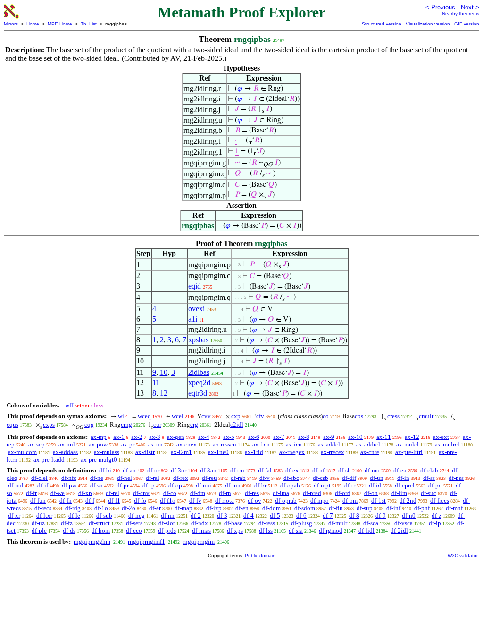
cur (157, 424)
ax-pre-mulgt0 (99, 459)
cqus (12, 424)
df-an (129, 470)
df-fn (65, 500)
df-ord (342, 492)
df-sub (104, 515)
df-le (74, 515)
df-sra (296, 530)
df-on (371, 492)
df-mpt (322, 485)
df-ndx (199, 523)
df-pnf (422, 508)
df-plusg (301, 523)
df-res (252, 492)
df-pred (312, 492)
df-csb (320, 477)
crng (126, 424)
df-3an (208, 470)
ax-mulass (106, 451)
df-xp (85, 492)
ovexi (196, 309)
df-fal (265, 470)
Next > (470, 7)
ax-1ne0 (218, 451)
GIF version (466, 23)
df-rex (180, 477)
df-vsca (403, 523)
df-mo (372, 470)
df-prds (167, 530)
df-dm (197, 492)
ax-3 (154, 436)
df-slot (166, 523)
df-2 (196, 515)
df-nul (16, 485)
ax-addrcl (368, 444)
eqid (194, 286)
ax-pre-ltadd (49, 459)
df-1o (101, 508)
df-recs (42, 508)
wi (121, 416)
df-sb (344, 470)
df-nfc (68, 477)
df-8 (354, 515)
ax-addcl (329, 444)
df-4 (248, 515)
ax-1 (119, 436)
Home (32, 23)
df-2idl (399, 530)
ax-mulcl (407, 444)
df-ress (266, 523)
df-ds (69, 530)
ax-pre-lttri (409, 451)
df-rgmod (330, 530)
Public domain (260, 555)
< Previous (440, 7)
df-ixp (214, 508)
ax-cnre (369, 451)
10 (163, 372)
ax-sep (36, 444)
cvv (206, 416)
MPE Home (60, 23)
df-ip (435, 523)
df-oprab (286, 500)
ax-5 (228, 436)
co (326, 416)
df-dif (349, 477)
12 (163, 393)
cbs (359, 416)
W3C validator (463, 555)
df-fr (31, 492)
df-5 (275, 515)
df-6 (301, 515)
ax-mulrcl (447, 444)
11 (155, 383)
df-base (233, 523)
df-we (57, 492)
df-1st (378, 500)
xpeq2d (199, 383)
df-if (42, 485)
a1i (192, 319)
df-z (436, 515)
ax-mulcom (22, 451)
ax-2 (136, 436)
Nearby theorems (460, 13)
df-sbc (291, 477)
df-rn (225, 492)
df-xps (235, 530)
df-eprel (405, 485)
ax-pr (127, 444)
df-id (375, 485)
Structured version (381, 23)
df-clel (39, 477)
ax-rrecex (332, 451)
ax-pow (98, 444)
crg (194, 424)
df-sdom (304, 508)
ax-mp (99, 436)
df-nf (318, 470)
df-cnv (141, 492)
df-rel (112, 492)
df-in (403, 477)
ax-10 (355, 436)
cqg (89, 424)
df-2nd (408, 500)
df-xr (14, 515)
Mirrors (11, 23)
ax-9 (328, 436)
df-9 (380, 515)
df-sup (365, 508)
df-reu (209, 477)
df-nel (124, 477)
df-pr (123, 485)
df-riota (224, 500)
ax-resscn (224, 444)
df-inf (393, 508)
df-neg (136, 515)
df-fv (195, 500)
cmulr (426, 416)
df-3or (178, 470)
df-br (260, 485)
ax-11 (383, 436)
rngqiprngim (199, 541)
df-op (175, 485)
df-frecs (439, 500)
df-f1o (167, 500)
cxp (236, 416)
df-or (153, 470)
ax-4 (203, 436)
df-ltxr (44, 515)
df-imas (201, 530)
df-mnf (454, 508)
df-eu (400, 470)
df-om (350, 500)
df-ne (96, 477)
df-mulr (337, 523)
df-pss (456, 477)
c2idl (236, 424)
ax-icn (294, 444)
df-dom (271, 508)
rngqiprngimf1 (146, 541)
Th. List (89, 23)
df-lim (399, 492)
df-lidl (366, 530)
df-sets (134, 523)
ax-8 (303, 436)
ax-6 (253, 436)
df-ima (281, 492)
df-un (376, 477)
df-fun (38, 500)
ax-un (155, 444)
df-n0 (409, 515)
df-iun (233, 485)
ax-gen (175, 436)
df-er (155, 508)
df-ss (429, 477)
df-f (89, 500)
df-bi (105, 470)
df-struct (99, 523)
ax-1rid (254, 451)
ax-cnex (186, 444)
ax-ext (441, 436)
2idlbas (198, 372)
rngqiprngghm (92, 541)
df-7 (328, 515)
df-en (242, 508)
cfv (260, 416)
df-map (183, 508)
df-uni (203, 485)
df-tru (237, 470)
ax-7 (278, 436)
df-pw (69, 485)
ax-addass (65, 451)
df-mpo (319, 500)
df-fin (336, 508)
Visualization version (428, 23)
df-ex (292, 470)
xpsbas (198, 340)
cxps (49, 424)
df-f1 (114, 500)
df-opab (290, 485)
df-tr (349, 485)
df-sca (370, 523)
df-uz (38, 523)
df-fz (67, 523)
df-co (169, 492)
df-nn (168, 515)
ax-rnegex (292, 451)
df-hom (101, 530)
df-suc (428, 492)
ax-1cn (261, 444)
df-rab (238, 477)
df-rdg (73, 508)
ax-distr (145, 451)
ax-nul (66, 444)
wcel (177, 416)
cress (393, 416)
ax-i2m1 (181, 451)
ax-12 (412, 436)
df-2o (128, 508)
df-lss (266, 530)
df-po (435, 485)
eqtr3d (197, 393)
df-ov (254, 500)
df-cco (134, 530)
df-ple (39, 530)
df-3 (222, 515)
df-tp (148, 485)
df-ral (152, 477)
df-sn (96, 485)
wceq (144, 416)
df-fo (140, 500)
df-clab (429, 470)
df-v (264, 477)
